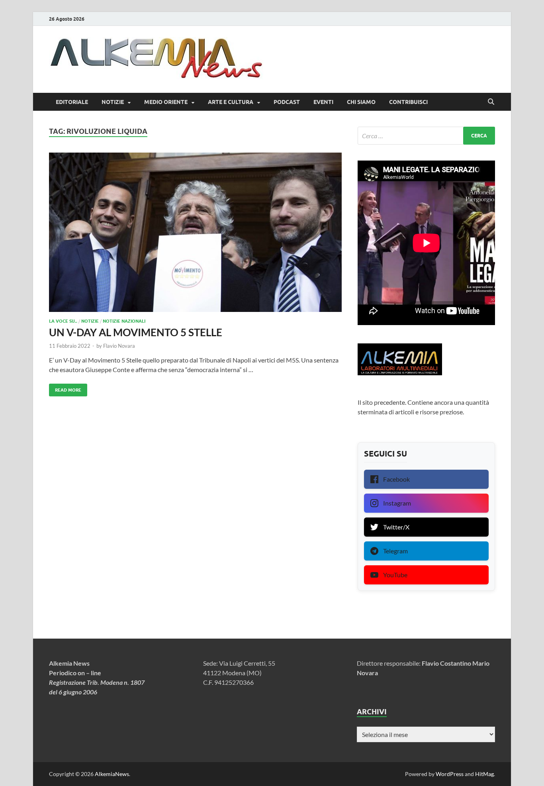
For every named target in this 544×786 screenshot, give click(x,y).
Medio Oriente (166, 102)
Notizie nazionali (124, 321)
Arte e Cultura (230, 102)
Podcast (287, 102)
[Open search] (491, 102)
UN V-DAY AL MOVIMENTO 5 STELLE (135, 332)
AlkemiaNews (112, 773)
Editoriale (72, 102)
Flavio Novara (119, 346)
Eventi (323, 102)
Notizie (113, 102)
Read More (65, 388)
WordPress (450, 773)
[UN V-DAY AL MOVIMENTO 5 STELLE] (195, 232)
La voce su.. (63, 321)
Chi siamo (361, 102)
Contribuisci (408, 102)
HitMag (484, 773)
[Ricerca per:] (426, 136)
